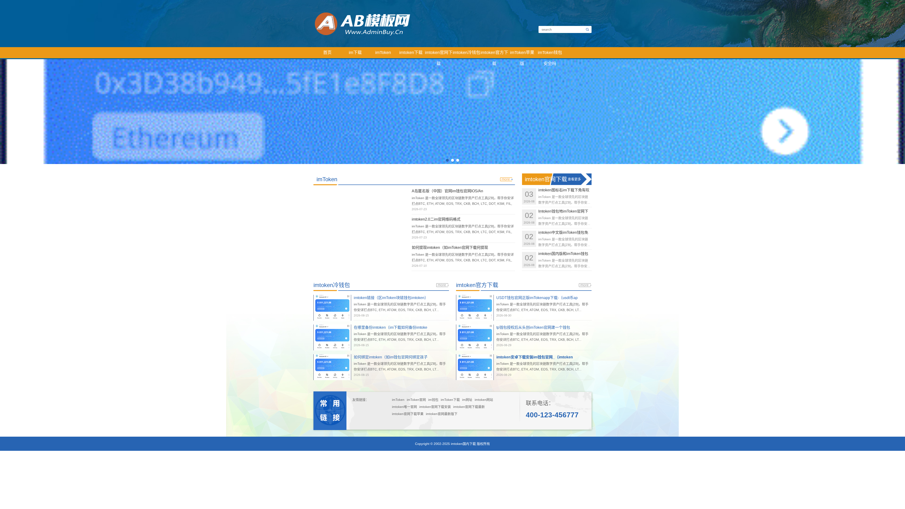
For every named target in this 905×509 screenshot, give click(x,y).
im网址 (467, 400)
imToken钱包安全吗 (550, 54)
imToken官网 (416, 400)
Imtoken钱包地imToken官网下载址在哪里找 (563, 213)
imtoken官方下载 (494, 54)
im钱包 (433, 400)
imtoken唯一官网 (404, 407)
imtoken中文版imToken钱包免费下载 (563, 234)
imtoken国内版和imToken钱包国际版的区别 (563, 255)
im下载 (355, 52)
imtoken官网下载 (438, 54)
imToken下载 (450, 400)
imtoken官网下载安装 (435, 407)
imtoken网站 (484, 400)
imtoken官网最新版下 (441, 414)
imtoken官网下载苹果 (408, 414)
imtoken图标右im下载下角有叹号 (563, 192)
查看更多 (574, 179)
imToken (383, 52)
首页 (327, 52)
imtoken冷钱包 (466, 52)
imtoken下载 (411, 52)
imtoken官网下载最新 (469, 407)
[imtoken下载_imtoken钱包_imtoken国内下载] (413, 23)
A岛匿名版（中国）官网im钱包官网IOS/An (447, 191)
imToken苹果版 (522, 54)
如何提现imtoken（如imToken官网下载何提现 (450, 248)
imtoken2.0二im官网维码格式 (436, 219)
